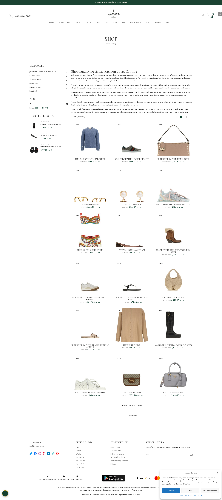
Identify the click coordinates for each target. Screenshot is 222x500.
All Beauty (32, 79)
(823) (39, 87)
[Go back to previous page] (5, 493)
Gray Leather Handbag (173, 393)
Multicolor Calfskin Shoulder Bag (173, 159)
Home (108, 43)
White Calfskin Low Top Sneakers (90, 393)
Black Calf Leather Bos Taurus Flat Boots (173, 345)
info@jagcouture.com (36, 446)
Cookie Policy (183, 496)
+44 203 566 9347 (22, 16)
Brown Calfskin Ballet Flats (132, 250)
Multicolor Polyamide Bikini (90, 250)
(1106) (39, 79)
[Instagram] (39, 453)
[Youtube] (57, 453)
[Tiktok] (52, 453)
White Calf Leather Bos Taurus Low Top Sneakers (90, 299)
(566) (35, 91)
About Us (199, 496)
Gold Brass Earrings (90, 205)
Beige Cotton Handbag (132, 393)
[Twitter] (30, 453)
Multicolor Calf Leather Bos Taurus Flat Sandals (90, 346)
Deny (190, 490)
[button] (217, 473)
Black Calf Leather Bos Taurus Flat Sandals (132, 299)
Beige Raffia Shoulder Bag (173, 298)
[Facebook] (35, 453)
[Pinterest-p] (44, 453)
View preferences (209, 490)
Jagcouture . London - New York (40, 71)
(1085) (36, 83)
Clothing (32, 75)
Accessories (33, 87)
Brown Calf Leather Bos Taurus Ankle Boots (173, 251)
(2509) (38, 75)
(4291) (53, 72)
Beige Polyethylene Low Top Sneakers (132, 159)
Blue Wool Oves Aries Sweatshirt (90, 159)
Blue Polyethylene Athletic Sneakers (173, 205)
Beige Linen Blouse (131, 345)
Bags (31, 91)
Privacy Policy (192, 496)
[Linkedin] (48, 453)
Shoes (31, 83)
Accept (171, 490)
